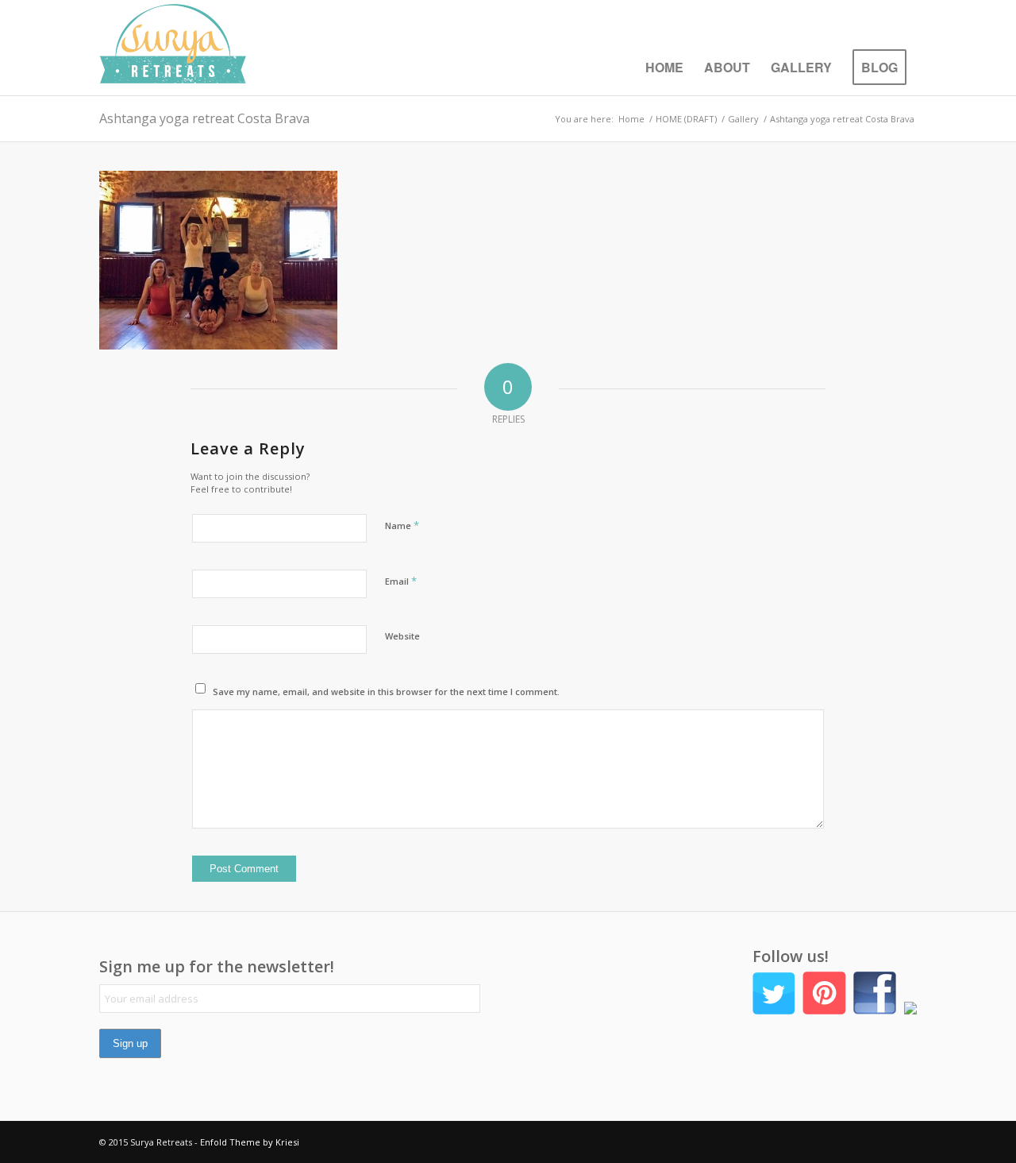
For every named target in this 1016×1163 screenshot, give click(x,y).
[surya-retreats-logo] (172, 47)
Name (402, 525)
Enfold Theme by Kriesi (249, 1142)
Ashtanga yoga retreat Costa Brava (204, 118)
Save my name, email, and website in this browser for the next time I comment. (386, 691)
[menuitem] (664, 67)
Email (401, 581)
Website (402, 636)
